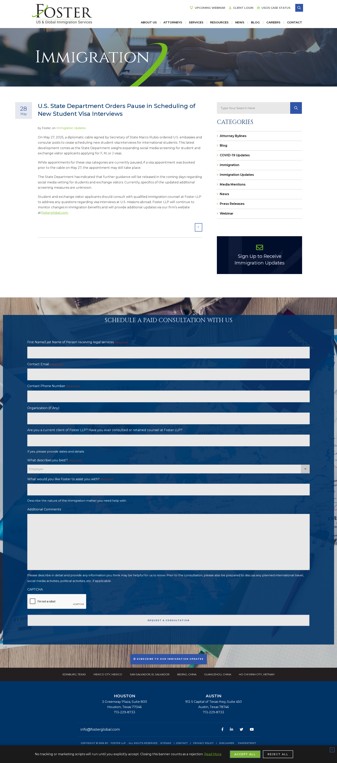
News (239, 22)
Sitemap (165, 743)
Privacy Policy (203, 743)
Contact (294, 22)
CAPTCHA (35, 589)
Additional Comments (44, 509)
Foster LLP (118, 743)
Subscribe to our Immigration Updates (170, 659)
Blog (255, 22)
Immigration (229, 165)
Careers (273, 22)
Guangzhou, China (217, 674)
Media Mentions (233, 184)
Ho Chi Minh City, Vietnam (256, 674)
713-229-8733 (124, 712)
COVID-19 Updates (235, 155)
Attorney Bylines (233, 136)
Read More (212, 754)
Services (196, 22)
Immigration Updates (71, 128)
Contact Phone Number (53, 386)
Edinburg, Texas (74, 674)
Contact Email (45, 364)
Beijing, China (186, 674)
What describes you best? (54, 460)
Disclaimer (226, 743)
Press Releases (232, 204)
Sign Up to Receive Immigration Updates (259, 259)
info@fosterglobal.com (100, 729)
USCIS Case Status (275, 8)
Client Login (242, 8)
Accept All (245, 754)
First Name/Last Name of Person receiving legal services (77, 342)
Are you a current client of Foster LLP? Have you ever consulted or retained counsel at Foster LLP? (104, 430)
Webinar (226, 213)
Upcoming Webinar (209, 8)
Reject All (278, 754)
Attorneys (172, 22)
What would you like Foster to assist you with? (70, 479)
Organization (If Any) (43, 408)
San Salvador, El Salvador (149, 674)
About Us (149, 22)
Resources (219, 22)
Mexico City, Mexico (108, 674)
